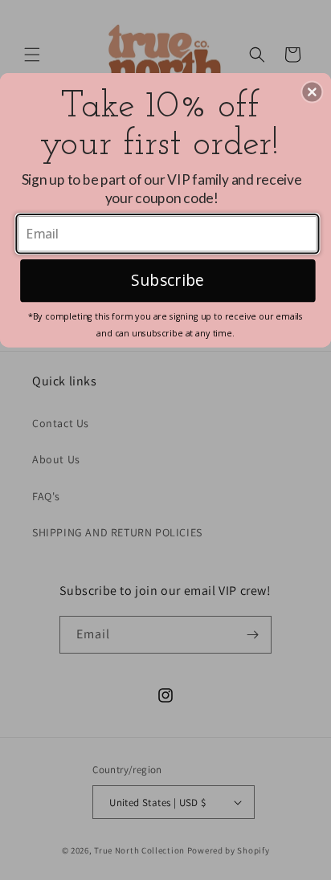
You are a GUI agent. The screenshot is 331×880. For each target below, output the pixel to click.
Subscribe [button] (167, 279)
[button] (311, 91)
